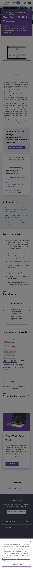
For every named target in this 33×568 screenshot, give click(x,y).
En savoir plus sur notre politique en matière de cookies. (16, 559)
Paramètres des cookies (16, 564)
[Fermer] (31, 542)
